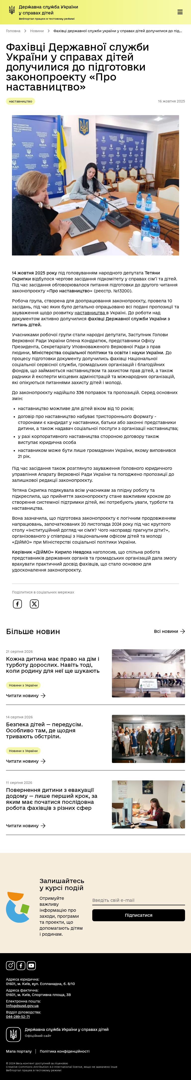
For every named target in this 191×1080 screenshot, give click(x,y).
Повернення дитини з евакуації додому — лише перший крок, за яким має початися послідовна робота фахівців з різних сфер (51, 799)
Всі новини (166, 631)
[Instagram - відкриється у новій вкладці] (10, 965)
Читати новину (26, 696)
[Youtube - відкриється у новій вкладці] (31, 965)
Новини (37, 31)
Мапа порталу (19, 1051)
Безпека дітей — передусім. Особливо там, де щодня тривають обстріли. (44, 730)
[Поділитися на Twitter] (34, 603)
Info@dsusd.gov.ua (22, 1006)
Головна (13, 31)
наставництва (90, 312)
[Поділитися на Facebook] (17, 603)
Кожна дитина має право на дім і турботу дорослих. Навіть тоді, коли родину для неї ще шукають (52, 665)
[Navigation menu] (180, 12)
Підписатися (138, 915)
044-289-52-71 (18, 1017)
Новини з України (23, 685)
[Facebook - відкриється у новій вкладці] (20, 965)
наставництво (20, 101)
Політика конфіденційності (65, 1051)
